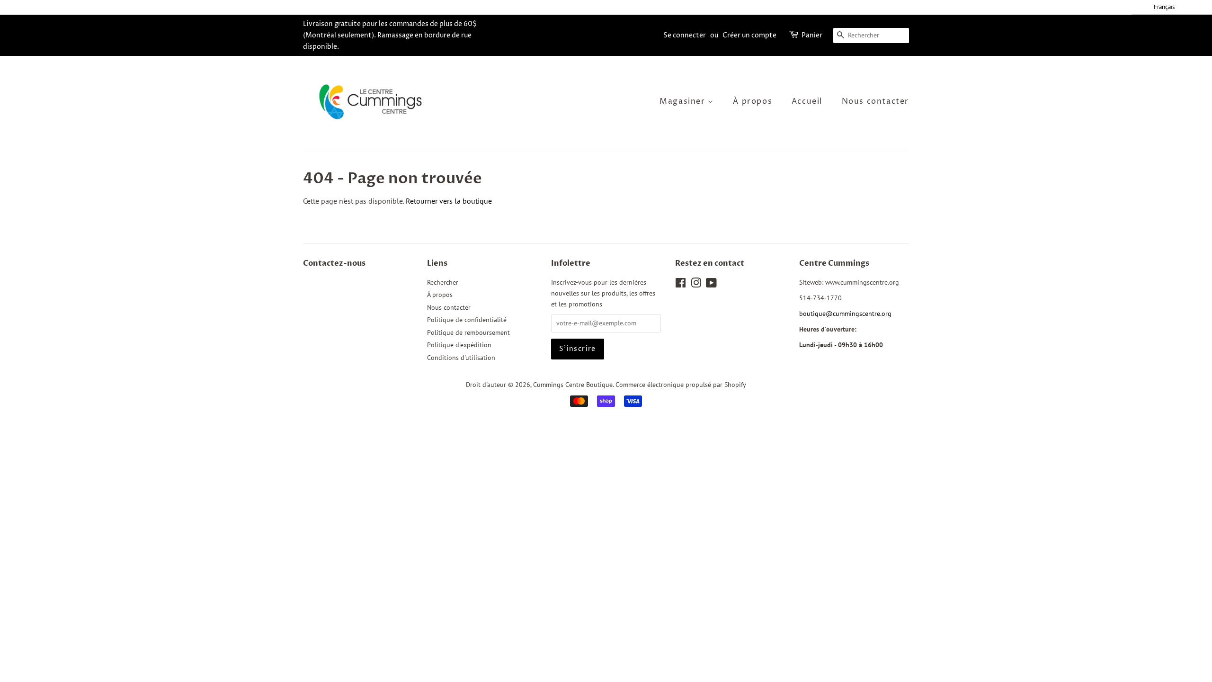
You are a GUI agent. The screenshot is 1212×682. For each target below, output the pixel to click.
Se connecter (684, 35)
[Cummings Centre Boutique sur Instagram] (696, 284)
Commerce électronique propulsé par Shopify (680, 384)
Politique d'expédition (459, 345)
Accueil (807, 101)
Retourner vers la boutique (449, 201)
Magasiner (683, 101)
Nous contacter (875, 101)
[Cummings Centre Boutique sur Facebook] (680, 284)
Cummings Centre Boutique (573, 384)
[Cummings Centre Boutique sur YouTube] (711, 284)
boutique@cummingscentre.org (845, 313)
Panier (812, 35)
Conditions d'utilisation (461, 357)
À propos (752, 101)
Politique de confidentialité (467, 319)
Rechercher (442, 282)
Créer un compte (749, 35)
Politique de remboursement (468, 332)
